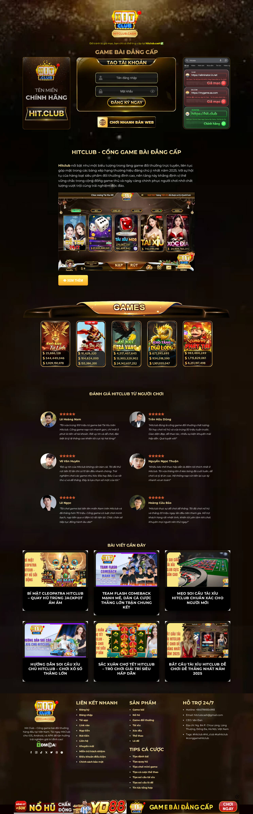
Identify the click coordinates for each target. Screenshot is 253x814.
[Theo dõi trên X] (46, 771)
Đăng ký (84, 728)
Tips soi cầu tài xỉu (144, 795)
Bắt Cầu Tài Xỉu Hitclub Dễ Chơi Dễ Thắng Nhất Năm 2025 (197, 687)
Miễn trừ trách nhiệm (92, 769)
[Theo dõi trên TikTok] (41, 771)
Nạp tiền (84, 748)
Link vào (84, 743)
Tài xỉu (137, 743)
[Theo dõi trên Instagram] (36, 771)
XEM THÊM (75, 280)
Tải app (83, 738)
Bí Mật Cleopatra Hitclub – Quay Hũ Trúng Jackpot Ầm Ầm (55, 616)
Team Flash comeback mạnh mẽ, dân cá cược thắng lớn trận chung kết (126, 619)
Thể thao (138, 754)
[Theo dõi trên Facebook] (31, 771)
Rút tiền (84, 754)
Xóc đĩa (137, 748)
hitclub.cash (153, 43)
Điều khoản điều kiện (92, 775)
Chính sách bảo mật (91, 780)
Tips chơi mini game (145, 785)
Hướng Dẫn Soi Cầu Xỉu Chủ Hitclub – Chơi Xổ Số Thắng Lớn (55, 687)
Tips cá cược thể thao (145, 790)
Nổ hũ (136, 733)
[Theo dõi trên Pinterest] (61, 771)
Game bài (138, 728)
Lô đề (136, 759)
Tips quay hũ (140, 779)
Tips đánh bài (141, 774)
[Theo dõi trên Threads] (56, 771)
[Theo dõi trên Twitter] (51, 771)
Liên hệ (83, 759)
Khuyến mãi (86, 764)
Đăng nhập (86, 733)
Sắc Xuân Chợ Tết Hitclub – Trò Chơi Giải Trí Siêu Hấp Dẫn (126, 687)
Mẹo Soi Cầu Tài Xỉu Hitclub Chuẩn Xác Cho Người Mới (197, 616)
